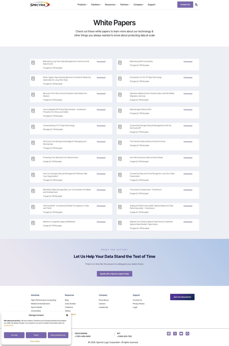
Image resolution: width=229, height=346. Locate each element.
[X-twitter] (175, 333)
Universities (36, 311)
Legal (135, 307)
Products (82, 4)
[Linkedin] (169, 333)
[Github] (187, 333)
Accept (14, 335)
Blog (67, 300)
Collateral (69, 307)
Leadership (103, 307)
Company (138, 4)
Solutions (95, 4)
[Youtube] (181, 333)
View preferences (58, 335)
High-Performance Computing (43, 300)
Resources (110, 4)
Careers (102, 303)
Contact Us (137, 300)
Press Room (104, 300)
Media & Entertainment (40, 303)
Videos (68, 311)
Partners (124, 4)
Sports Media (36, 307)
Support (151, 4)
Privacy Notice (35, 341)
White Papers (70, 314)
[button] (67, 315)
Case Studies (70, 303)
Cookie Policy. (8, 325)
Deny (36, 335)
